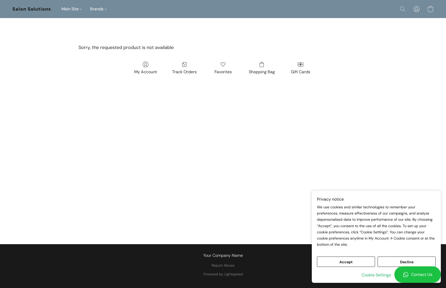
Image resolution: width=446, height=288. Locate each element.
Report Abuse (223, 265)
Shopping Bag (262, 72)
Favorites (223, 72)
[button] (417, 274)
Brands (97, 9)
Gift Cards (300, 72)
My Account (145, 72)
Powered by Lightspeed (223, 274)
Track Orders (184, 72)
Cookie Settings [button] (376, 275)
